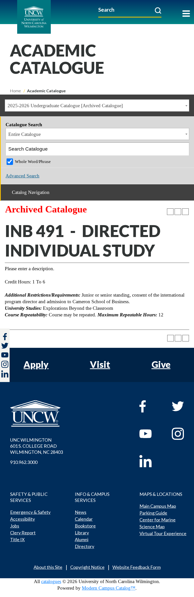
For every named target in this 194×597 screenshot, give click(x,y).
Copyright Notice (87, 567)
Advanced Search (22, 175)
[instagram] (4, 364)
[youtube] (150, 434)
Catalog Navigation (31, 192)
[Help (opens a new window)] (185, 211)
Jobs (14, 526)
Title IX (17, 539)
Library (82, 532)
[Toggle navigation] (186, 14)
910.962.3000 (23, 462)
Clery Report (23, 532)
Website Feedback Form (136, 567)
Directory (84, 546)
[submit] (158, 10)
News (80, 512)
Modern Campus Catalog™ (108, 588)
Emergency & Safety (30, 512)
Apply (35, 364)
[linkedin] (150, 461)
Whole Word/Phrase (33, 161)
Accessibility (22, 519)
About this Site (48, 567)
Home (15, 90)
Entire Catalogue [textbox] (24, 134)
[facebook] (150, 406)
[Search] (183, 149)
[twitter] (4, 346)
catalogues (51, 581)
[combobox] (97, 105)
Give (161, 364)
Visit (100, 364)
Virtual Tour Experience (162, 533)
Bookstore (85, 526)
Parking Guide (153, 513)
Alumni (81, 539)
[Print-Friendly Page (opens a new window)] (178, 211)
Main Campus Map (157, 506)
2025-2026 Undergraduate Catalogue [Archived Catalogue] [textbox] (65, 105)
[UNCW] (45, 17)
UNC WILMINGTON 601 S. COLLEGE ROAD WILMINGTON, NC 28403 (36, 446)
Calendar (84, 519)
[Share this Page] (170, 211)
